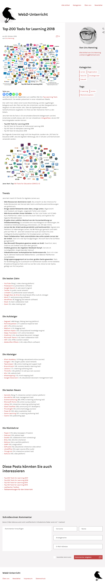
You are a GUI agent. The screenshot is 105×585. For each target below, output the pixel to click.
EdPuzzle (7, 447)
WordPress (8, 300)
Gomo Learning (10, 413)
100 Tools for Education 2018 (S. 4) (27, 184)
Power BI (7, 411)
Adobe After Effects (11, 342)
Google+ (7, 362)
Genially (7, 395)
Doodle (6, 438)
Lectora (7, 369)
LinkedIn (7, 293)
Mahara (7, 442)
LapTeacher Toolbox (11, 487)
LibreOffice (8, 449)
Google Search (9, 288)
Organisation (92, 72)
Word (6, 297)
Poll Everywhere (10, 324)
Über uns (87, 5)
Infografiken (46, 118)
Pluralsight (8, 409)
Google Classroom (11, 378)
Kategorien (77, 5)
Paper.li (7, 433)
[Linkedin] (10, 94)
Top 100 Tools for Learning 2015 (16, 483)
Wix (5, 373)
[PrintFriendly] (16, 94)
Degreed (7, 321)
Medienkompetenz (87, 95)
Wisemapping (9, 375)
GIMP (6, 444)
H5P (5, 340)
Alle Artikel (66, 5)
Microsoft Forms (10, 402)
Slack (6, 302)
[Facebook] (4, 94)
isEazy (6, 404)
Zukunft (83, 79)
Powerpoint (8, 286)
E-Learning (84, 91)
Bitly (6, 440)
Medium (7, 328)
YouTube (7, 283)
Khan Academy (10, 359)
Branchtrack (9, 366)
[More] (20, 94)
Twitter (7, 290)
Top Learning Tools (50, 97)
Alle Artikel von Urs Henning (90, 53)
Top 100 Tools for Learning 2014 (16, 485)
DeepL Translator (10, 333)
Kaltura (7, 454)
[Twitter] (7, 94)
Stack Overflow (9, 406)
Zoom (6, 304)
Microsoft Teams (10, 337)
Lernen (82, 72)
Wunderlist (8, 397)
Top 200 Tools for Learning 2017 (16, 478)
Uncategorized (94, 76)
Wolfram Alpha (10, 331)
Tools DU (83, 76)
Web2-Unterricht (33, 14)
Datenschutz (40, 578)
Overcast (7, 435)
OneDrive (7, 335)
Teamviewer (8, 364)
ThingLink (8, 451)
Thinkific (7, 371)
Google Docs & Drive (12, 295)
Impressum (28, 578)
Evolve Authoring (10, 400)
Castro (6, 416)
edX (5, 326)
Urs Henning (9, 38)
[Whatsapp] (13, 94)
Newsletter (99, 5)
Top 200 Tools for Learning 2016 (16, 480)
